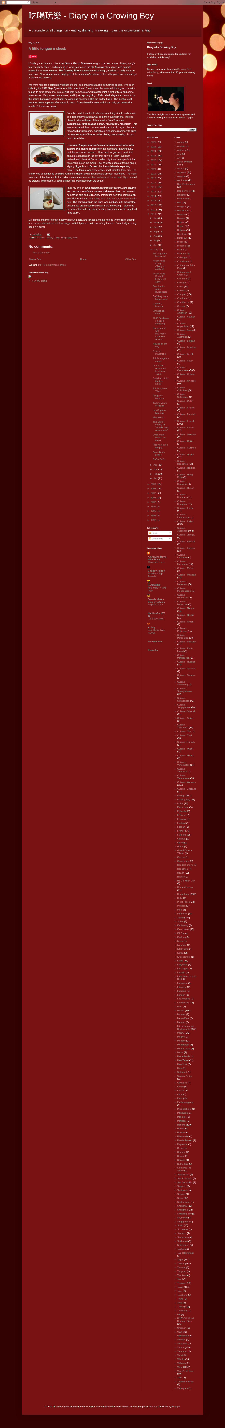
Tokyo (180, 1287)
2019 (154, 173)
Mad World (158, 417)
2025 (154, 146)
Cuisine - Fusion (185, 427)
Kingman (181, 945)
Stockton (181, 1233)
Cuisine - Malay (185, 568)
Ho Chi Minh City (186, 880)
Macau (180, 1010)
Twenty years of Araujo (160, 404)
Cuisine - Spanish (186, 711)
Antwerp (181, 150)
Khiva (180, 941)
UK (178, 1314)
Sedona (181, 1194)
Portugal (181, 1120)
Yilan (179, 1377)
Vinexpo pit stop (158, 312)
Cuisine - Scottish (186, 668)
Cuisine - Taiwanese (182, 726)
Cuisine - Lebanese (182, 556)
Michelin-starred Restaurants (185, 1027)
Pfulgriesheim (184, 1109)
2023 (154, 155)
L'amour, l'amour (158, 305)
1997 (154, 506)
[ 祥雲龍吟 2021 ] (156, 618)
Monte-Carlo (183, 1048)
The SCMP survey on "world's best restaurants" (161, 425)
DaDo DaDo (159, 459)
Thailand (181, 1283)
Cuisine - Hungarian (182, 502)
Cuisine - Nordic (185, 615)
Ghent (180, 842)
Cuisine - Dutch (185, 401)
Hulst (180, 898)
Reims (180, 1128)
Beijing (180, 226)
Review (181, 1132)
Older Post (130, 259)
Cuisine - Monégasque (184, 589)
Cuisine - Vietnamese (183, 776)
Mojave (181, 1036)
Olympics (182, 1082)
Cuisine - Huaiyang (182, 482)
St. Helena (182, 1229)
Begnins (181, 222)
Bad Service (183, 190)
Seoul (180, 1198)
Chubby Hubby (156, 570)
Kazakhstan (183, 929)
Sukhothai (182, 1241)
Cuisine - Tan (184, 731)
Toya (179, 1302)
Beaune (181, 218)
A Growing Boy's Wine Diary (157, 558)
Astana (180, 168)
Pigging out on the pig (160, 446)
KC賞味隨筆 (154, 585)
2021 (154, 164)
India (179, 909)
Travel (180, 1306)
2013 (154, 200)
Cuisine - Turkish (186, 742)
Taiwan (180, 1263)
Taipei (180, 1259)
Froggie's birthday (158, 397)
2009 (154, 484)
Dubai (180, 803)
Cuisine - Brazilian (186, 347)
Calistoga (182, 257)
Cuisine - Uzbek (185, 755)
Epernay (181, 819)
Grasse (181, 857)
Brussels (181, 245)
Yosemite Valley (185, 1381)
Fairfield (181, 823)
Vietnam (181, 1351)
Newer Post (35, 259)
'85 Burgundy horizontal (160, 255)
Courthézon (183, 302)
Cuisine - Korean (186, 548)
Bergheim (182, 234)
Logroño (181, 991)
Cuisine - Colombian (182, 395)
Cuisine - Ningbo (186, 608)
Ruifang (181, 1160)
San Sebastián (184, 1182)
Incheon (181, 905)
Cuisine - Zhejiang (186, 788)
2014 (154, 196)
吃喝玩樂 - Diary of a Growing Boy (91, 15)
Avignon (181, 176)
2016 (154, 187)
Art (178, 158)
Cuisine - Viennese (182, 770)
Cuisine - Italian (44, 238)
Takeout (181, 1267)
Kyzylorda (182, 964)
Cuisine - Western (186, 782)
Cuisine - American (182, 311)
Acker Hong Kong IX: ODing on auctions (159, 264)
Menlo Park (183, 1018)
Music (180, 1052)
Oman (180, 1086)
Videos (180, 1347)
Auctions (181, 172)
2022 (154, 160)
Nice (179, 1068)
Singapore (182, 1221)
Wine (75, 238)
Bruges (181, 241)
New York (182, 1064)
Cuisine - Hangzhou (182, 462)
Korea (180, 953)
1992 (154, 520)
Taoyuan (181, 1271)
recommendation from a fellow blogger (50, 223)
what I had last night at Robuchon (103, 177)
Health (180, 872)
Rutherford (182, 1164)
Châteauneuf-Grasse (184, 273)
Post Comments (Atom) (55, 264)
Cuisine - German (186, 434)
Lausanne (182, 983)
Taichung (182, 1249)
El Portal (181, 815)
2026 (154, 142)
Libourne (181, 987)
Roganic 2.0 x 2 (155, 604)
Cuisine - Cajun (185, 360)
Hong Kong (66, 238)
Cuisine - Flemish (186, 414)
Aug (156, 236)
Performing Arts (185, 1102)
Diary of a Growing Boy (161, 47)
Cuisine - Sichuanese (183, 699)
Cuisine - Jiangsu (186, 534)
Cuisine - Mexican (186, 574)
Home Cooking (185, 887)
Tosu (179, 1291)
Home (83, 259)
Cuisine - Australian (182, 335)
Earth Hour (183, 807)
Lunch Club (183, 1002)
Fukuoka (181, 834)
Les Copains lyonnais (159, 411)
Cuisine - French (186, 421)
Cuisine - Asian (185, 330)
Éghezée (181, 811)
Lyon (179, 1006)
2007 (154, 493)
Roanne (181, 1152)
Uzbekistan (183, 1335)
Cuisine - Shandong (182, 683)
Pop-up (181, 1116)
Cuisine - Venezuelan (183, 763)
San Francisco (184, 1178)
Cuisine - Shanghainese (184, 690)
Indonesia (182, 913)
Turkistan (182, 1310)
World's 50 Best (185, 1371)
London (181, 995)
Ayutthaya (182, 180)
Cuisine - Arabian (186, 316)
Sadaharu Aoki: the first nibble (161, 381)
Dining (56, 238)
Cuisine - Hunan (185, 488)
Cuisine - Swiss (185, 718)
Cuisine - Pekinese (182, 629)
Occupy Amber (185, 1076)
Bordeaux (182, 237)
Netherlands (183, 1056)
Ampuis (181, 146)
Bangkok (181, 206)
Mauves (181, 1014)
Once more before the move (159, 437)
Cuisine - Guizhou (186, 447)
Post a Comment (41, 252)
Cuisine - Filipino (186, 407)
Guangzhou (183, 861)
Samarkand (183, 1174)
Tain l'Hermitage (185, 1253)
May (156, 249)
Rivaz (180, 1148)
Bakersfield (183, 198)
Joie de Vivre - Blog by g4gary (156, 600)
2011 (153, 209)
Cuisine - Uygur (185, 748)
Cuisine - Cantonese (183, 369)
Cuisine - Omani (185, 621)
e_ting (151, 627)
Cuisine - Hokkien (186, 467)
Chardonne (183, 261)
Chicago (181, 282)
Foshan (181, 826)
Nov (156, 222)
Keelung (181, 937)
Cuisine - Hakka (185, 454)
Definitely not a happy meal (160, 297)
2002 (154, 502)
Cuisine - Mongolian (182, 596)
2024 (154, 151)
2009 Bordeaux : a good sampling (161, 321)
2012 (154, 205)
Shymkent (182, 1217)
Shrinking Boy (184, 1213)
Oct (156, 227)
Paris (180, 1098)
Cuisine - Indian (185, 508)
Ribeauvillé (183, 1136)
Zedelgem (182, 1388)
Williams (181, 1363)
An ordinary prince (159, 453)
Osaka (180, 1090)
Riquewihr (182, 1144)
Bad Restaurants (186, 184)
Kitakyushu (183, 949)
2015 (154, 191)
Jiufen (180, 921)
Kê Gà (180, 933)
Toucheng (182, 1295)
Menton (181, 1022)
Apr (156, 464)
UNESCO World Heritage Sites (185, 1319)
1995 (154, 511)
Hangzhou (182, 868)
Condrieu (182, 298)
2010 (154, 214)
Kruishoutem (183, 956)
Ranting (181, 1124)
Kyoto (180, 960)
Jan (156, 478)
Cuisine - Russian (186, 661)
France (181, 830)
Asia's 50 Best (184, 161)
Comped (181, 294)
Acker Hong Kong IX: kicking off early (159, 277)
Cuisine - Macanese (182, 562)
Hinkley (181, 876)
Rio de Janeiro (184, 1140)
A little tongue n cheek (47, 48)
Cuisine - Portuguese (183, 656)
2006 (154, 497)
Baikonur (181, 194)
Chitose (181, 290)
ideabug (153, 1406)
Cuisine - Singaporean (184, 706)
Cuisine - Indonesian (183, 516)
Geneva (181, 838)
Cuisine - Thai (184, 735)
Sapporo (181, 1186)
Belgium (181, 230)
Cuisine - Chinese (186, 380)
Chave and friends (156, 562)
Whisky (181, 1359)
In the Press (183, 901)
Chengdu (182, 278)
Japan (180, 917)
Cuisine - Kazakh (186, 541)
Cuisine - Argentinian (183, 325)
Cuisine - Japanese (182, 529)
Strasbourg (183, 1237)
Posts (154, 533)
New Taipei (183, 1060)
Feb (156, 474)
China (180, 286)
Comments (157, 538)
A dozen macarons (159, 352)
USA (179, 1331)
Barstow (181, 214)
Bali (179, 202)
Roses (180, 1156)
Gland (180, 846)
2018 (154, 178)
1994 (154, 515)
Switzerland (183, 1245)
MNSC (180, 1032)
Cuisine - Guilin (185, 441)
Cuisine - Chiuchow (182, 389)
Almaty (180, 142)
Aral (179, 154)
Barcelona (182, 210)
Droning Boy (183, 799)
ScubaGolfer (155, 641)
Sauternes (182, 1190)
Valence (181, 1339)
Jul (155, 240)
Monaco (181, 1040)
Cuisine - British (185, 354)
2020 (154, 169)
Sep (156, 231)
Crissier (181, 306)
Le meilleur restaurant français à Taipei (159, 369)
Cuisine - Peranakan (183, 636)
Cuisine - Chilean (186, 374)
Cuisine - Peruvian (186, 641)
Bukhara (181, 253)
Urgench (181, 1328)
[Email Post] (48, 234)
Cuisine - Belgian (186, 340)
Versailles (182, 1343)
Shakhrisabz (183, 1202)
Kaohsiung (182, 925)
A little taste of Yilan (160, 389)
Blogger (176, 1406)
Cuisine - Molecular (182, 583)
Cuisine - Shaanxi (186, 675)
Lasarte (181, 972)
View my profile (39, 280)
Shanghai (182, 1205)
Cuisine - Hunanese (182, 496)
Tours (180, 1298)
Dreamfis (153, 650)
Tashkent (182, 1275)
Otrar (180, 1094)
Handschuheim (185, 865)
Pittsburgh (182, 1112)
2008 (154, 488)
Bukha (180, 249)
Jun (156, 245)
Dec (156, 218)
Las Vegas (182, 968)
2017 (154, 182)
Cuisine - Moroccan (182, 603)
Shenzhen (182, 1209)
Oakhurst (182, 1072)
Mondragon (183, 1044)
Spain (180, 1225)
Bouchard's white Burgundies (160, 289)
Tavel (180, 1279)
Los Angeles (183, 998)
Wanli (180, 1355)
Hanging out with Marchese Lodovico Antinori (159, 333)
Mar (156, 469)
